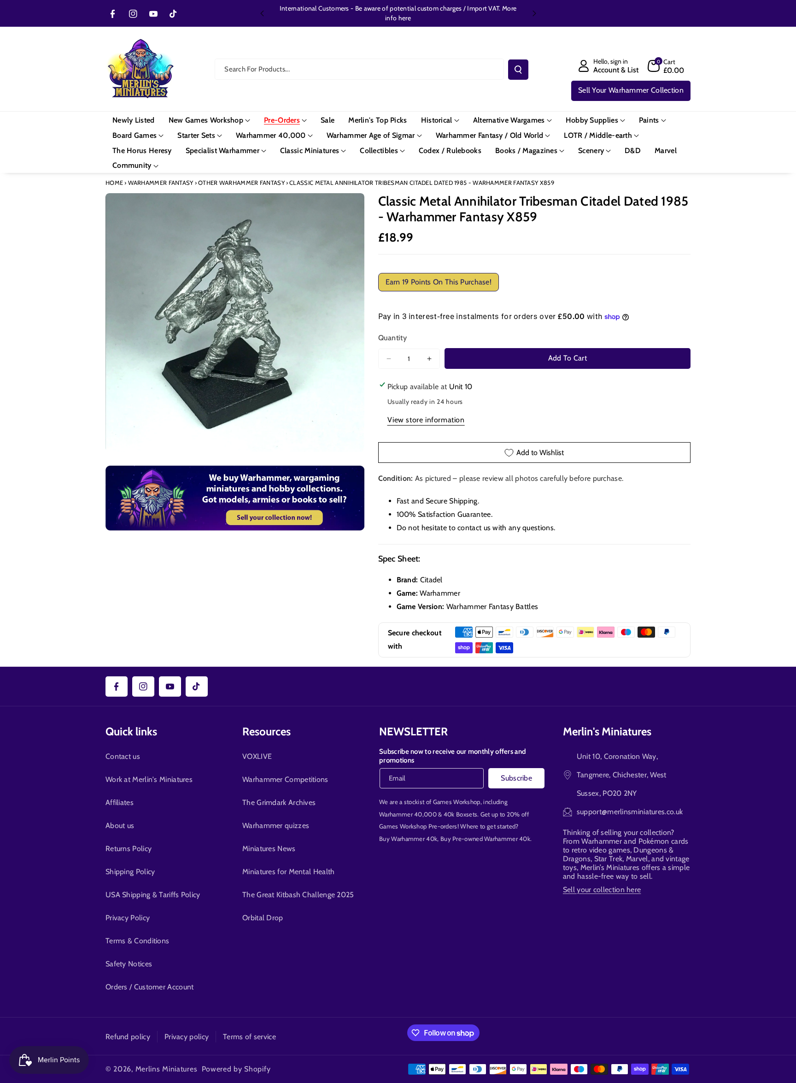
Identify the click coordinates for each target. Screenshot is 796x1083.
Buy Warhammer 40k (408, 838)
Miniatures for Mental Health (288, 871)
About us (119, 825)
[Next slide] (534, 13)
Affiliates (119, 802)
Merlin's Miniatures (607, 731)
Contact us (122, 756)
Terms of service (249, 1036)
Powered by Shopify (236, 1069)
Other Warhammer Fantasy (241, 182)
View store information (426, 419)
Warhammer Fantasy (160, 182)
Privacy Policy (127, 917)
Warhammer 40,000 (408, 814)
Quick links (131, 731)
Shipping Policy (130, 871)
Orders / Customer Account (149, 986)
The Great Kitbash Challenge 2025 (298, 894)
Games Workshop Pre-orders (418, 826)
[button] (666, 66)
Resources (266, 731)
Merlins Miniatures (166, 1069)
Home (114, 182)
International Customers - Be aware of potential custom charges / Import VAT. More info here (398, 13)
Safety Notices (128, 963)
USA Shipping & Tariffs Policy (152, 894)
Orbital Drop (262, 917)
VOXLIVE (257, 756)
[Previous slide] (262, 13)
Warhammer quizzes (275, 825)
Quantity (392, 337)
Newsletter (413, 731)
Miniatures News (269, 848)
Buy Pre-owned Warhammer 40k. (486, 838)
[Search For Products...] (518, 69)
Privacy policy (186, 1036)
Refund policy (127, 1036)
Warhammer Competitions (285, 779)
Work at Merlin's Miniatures (149, 779)
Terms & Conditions (137, 940)
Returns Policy (128, 848)
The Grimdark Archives (279, 802)
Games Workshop (456, 801)
